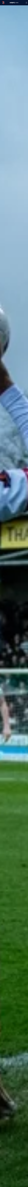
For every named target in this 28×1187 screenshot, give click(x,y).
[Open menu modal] (26, 2)
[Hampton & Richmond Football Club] (3, 3)
